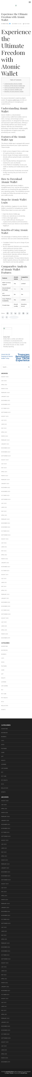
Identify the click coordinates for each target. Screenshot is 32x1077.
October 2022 (5, 531)
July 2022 (4, 543)
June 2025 (4, 424)
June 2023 (4, 507)
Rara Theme (9, 1073)
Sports (3, 709)
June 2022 (4, 547)
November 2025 (5, 404)
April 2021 (4, 590)
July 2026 (4, 380)
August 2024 (4, 459)
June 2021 (4, 582)
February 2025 (5, 440)
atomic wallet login (13, 100)
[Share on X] (11, 313)
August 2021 (4, 574)
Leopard (3, 682)
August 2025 (4, 416)
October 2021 (5, 570)
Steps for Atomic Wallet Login (13, 89)
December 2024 (5, 448)
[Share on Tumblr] (2, 317)
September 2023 (6, 499)
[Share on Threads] (6, 317)
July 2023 (4, 503)
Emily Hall (6, 23)
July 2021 (4, 578)
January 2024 (5, 483)
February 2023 (5, 519)
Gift (2, 674)
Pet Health (4, 697)
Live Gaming (4, 685)
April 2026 (4, 384)
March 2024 (4, 475)
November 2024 (5, 452)
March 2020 (4, 634)
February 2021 (5, 594)
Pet (2, 689)
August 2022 (4, 539)
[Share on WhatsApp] (19, 313)
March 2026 (4, 388)
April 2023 (4, 515)
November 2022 (5, 527)
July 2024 (4, 463)
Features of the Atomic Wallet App (14, 85)
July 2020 (4, 622)
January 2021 (5, 598)
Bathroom (4, 650)
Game (2, 670)
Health (3, 678)
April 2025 (4, 432)
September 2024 (6, 455)
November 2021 (5, 566)
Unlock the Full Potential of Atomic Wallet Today (7, 356)
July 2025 (4, 420)
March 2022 (4, 558)
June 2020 (4, 626)
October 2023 (5, 495)
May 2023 (3, 511)
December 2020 (5, 602)
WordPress (24, 1073)
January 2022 (5, 562)
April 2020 (4, 630)
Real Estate (4, 705)
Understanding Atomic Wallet (13, 83)
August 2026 (4, 376)
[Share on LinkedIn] (15, 313)
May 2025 (3, 428)
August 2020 (4, 618)
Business (3, 654)
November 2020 (5, 606)
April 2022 (4, 554)
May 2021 (3, 586)
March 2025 (4, 436)
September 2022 (6, 535)
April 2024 (4, 471)
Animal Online (10, 1071)
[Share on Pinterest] (23, 313)
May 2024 (3, 467)
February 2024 (5, 479)
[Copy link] (14, 317)
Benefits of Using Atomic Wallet (13, 91)
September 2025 (6, 412)
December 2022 (5, 523)
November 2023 (5, 491)
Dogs (2, 662)
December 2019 (5, 638)
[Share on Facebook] (7, 313)
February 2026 (5, 392)
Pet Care (3, 693)
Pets (2, 701)
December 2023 (5, 487)
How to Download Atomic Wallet (14, 87)
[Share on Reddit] (27, 313)
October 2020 (5, 610)
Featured (27, 23)
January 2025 (5, 444)
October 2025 (5, 408)
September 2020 (6, 614)
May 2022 (3, 550)
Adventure (4, 646)
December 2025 (5, 400)
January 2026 (5, 396)
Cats (2, 658)
